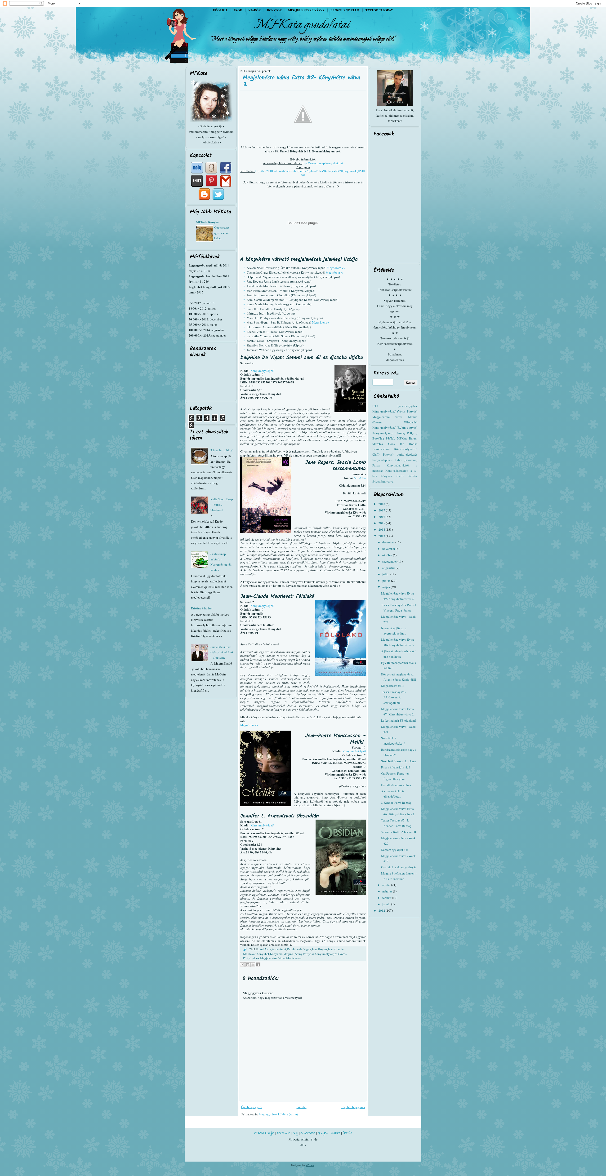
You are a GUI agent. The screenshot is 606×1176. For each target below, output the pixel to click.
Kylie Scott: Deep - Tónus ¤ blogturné (221, 504)
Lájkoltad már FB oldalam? (398, 720)
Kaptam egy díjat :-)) (394, 850)
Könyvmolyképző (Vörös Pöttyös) (394, 411)
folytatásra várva (382, 481)
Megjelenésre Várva (272, 958)
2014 (382, 529)
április (386, 885)
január (386, 904)
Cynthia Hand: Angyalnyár (398, 867)
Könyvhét (262, 954)
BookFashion (381, 449)
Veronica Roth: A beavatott (398, 832)
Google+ (323, 1133)
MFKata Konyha (207, 222)
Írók (238, 10)
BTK (375, 406)
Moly (295, 1133)
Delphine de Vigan (299, 949)
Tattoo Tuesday (379, 10)
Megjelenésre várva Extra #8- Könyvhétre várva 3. (301, 81)
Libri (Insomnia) (406, 460)
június (386, 580)
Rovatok (274, 10)
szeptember (389, 561)
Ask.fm (347, 1133)
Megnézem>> (321, 322)
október (387, 555)
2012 (382, 910)
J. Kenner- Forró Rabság (396, 802)
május (386, 587)
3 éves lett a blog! (221, 450)
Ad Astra (360, 478)
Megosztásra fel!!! (392, 685)
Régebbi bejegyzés (353, 1107)
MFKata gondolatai (301, 25)
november (389, 548)
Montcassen (294, 958)
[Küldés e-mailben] (242, 964)
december (388, 542)
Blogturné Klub (344, 10)
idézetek (377, 444)
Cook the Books (402, 444)
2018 (382, 504)
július (386, 574)
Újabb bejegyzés (251, 1107)
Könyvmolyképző (262, 370)
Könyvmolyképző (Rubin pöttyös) (394, 427)
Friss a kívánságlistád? (395, 767)
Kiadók (254, 10)
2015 (382, 523)
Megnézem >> (336, 268)
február (387, 898)
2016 (382, 517)
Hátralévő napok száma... (397, 785)
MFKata (310, 1165)
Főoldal (220, 10)
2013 (382, 536)
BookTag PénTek (383, 438)
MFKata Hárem (407, 438)
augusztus (389, 568)
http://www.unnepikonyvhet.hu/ (322, 163)
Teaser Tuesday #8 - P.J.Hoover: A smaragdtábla (393, 697)
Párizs (376, 465)
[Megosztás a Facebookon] (258, 964)
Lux (256, 958)
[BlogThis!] (247, 964)
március (387, 891)
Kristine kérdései (202, 608)
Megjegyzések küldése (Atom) (278, 1114)
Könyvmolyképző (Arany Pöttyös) (292, 954)
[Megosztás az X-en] (252, 964)
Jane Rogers (319, 949)
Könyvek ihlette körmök (398, 476)
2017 (382, 510)
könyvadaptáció (382, 460)
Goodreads (308, 1133)
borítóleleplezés (407, 454)
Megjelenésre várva (306, 10)
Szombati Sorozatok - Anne (398, 761)
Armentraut (279, 949)
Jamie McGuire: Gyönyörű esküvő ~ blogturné (221, 652)
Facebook (283, 1133)
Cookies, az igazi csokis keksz (221, 232)
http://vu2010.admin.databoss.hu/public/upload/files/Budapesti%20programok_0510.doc (310, 173)
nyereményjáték (407, 406)
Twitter (335, 1133)
